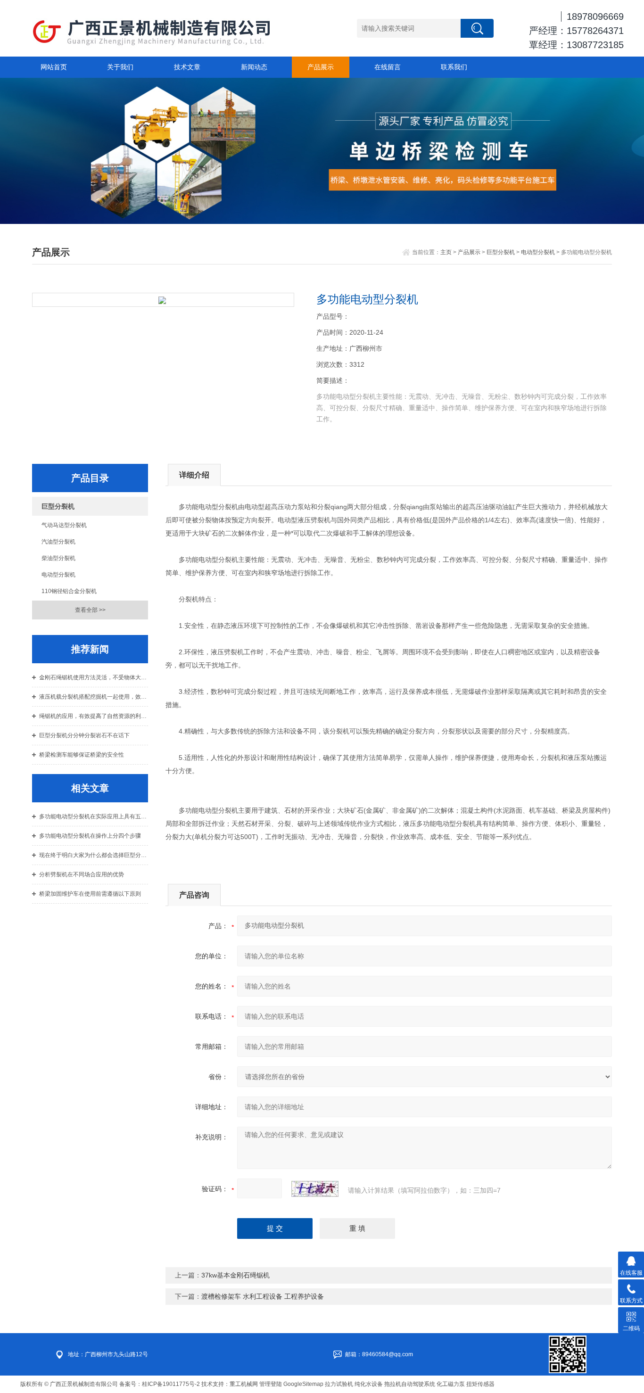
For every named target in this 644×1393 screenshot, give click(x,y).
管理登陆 (270, 1384)
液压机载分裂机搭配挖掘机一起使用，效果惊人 (93, 696)
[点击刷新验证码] (315, 1189)
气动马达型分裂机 (64, 525)
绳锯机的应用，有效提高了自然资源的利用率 (93, 716)
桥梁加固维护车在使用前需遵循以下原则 (90, 893)
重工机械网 (244, 1384)
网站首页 (54, 67)
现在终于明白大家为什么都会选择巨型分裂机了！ (93, 855)
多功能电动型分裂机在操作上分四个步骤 (90, 836)
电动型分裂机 (538, 252)
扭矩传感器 (480, 1384)
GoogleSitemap (303, 1384)
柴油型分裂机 (58, 558)
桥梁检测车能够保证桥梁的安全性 (81, 754)
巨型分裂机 (501, 252)
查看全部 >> (90, 610)
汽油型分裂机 (58, 541)
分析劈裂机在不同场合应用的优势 (81, 874)
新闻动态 (254, 67)
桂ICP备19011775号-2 (171, 1384)
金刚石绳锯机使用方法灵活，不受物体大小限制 (93, 677)
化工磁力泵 (451, 1384)
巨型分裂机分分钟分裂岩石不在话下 (84, 735)
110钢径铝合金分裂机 (69, 591)
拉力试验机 (339, 1384)
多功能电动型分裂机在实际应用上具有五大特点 (93, 816)
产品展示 (320, 67)
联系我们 (454, 67)
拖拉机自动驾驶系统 (409, 1384)
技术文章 (187, 67)
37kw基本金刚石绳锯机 (235, 1275)
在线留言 (387, 67)
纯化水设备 (369, 1384)
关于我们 (120, 67)
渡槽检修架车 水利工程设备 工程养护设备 (262, 1296)
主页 (446, 252)
